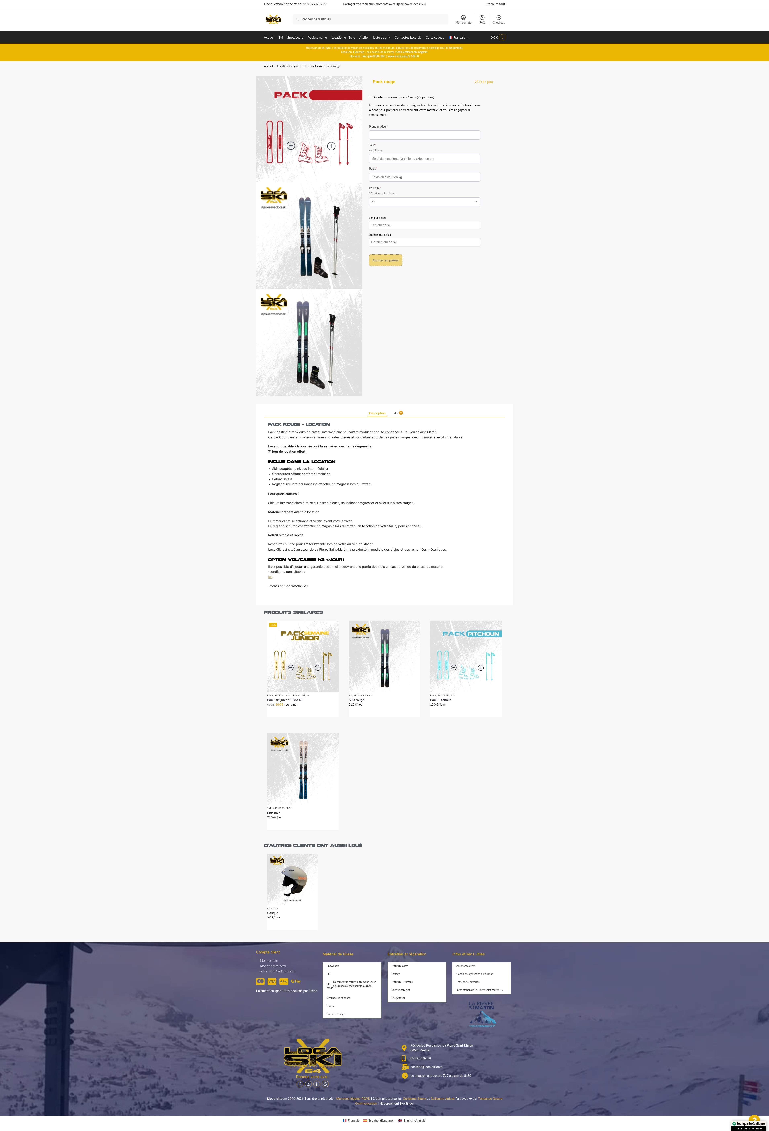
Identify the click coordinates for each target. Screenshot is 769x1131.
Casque (272, 913)
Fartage (396, 974)
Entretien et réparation (407, 954)
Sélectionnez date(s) (303, 713)
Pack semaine (283, 695)
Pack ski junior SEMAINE (285, 700)
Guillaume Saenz (414, 1099)
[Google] (325, 1084)
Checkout (499, 22)
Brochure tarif (495, 4)
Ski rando (351, 985)
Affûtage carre (400, 966)
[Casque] (292, 879)
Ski (304, 66)
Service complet (401, 990)
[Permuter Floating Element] (754, 1120)
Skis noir (273, 813)
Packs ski (316, 66)
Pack (270, 695)
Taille (378, 145)
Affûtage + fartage (402, 982)
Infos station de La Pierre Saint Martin (477, 990)
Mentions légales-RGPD (353, 1099)
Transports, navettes (468, 982)
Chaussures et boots (338, 998)
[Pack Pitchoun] (466, 656)
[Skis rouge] (384, 656)
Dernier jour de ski (380, 235)
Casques (272, 908)
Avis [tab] (398, 413)
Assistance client (465, 966)
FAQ (482, 22)
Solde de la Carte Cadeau (277, 971)
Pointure (380, 188)
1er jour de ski (377, 218)
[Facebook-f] (300, 1084)
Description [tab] (377, 413)
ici (270, 577)
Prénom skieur (378, 126)
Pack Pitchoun (440, 700)
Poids (379, 168)
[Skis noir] (303, 769)
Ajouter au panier (385, 260)
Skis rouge (356, 700)
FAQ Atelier (398, 998)
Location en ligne (287, 66)
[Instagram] (308, 1084)
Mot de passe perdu (274, 966)
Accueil (268, 66)
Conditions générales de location (474, 974)
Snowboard (333, 966)
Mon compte (463, 22)
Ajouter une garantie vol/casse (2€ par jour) (403, 97)
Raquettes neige (336, 1014)
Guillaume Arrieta (443, 1099)
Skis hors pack (363, 695)
